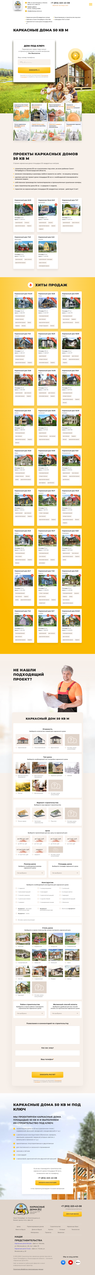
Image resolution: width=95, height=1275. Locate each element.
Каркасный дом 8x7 (23, 571)
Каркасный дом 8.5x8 (71, 611)
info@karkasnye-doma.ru (34, 11)
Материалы (35, 1232)
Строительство (55, 1226)
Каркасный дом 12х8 (23, 370)
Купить (50, 1229)
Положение (44, 75)
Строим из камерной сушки (73, 107)
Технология (75, 1229)
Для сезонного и (37, 106)
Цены (19, 1226)
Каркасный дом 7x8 (23, 237)
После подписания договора (20, 126)
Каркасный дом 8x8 (23, 411)
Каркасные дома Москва (23, 1243)
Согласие (24, 77)
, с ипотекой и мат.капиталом (55, 126)
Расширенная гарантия (73, 125)
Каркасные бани (72, 1226)
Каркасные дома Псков (23, 1248)
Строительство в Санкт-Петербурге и (21, 106)
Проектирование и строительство (56, 105)
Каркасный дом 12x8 (46, 294)
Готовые (62, 1229)
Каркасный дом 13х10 (70, 334)
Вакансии (61, 1232)
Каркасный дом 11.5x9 (23, 294)
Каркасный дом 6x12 (23, 200)
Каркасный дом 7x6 (23, 334)
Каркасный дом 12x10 (70, 411)
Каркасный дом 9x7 (46, 611)
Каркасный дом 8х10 (70, 294)
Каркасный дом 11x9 (70, 451)
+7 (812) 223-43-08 (60, 3)
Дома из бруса (37, 1229)
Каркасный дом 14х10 (47, 370)
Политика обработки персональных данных (28, 1269)
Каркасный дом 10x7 (46, 491)
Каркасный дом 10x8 (70, 491)
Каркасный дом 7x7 (70, 200)
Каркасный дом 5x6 (46, 237)
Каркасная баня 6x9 (46, 200)
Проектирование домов (35, 1226)
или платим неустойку (38, 125)
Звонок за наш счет (60, 5)
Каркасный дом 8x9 (23, 491)
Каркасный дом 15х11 (46, 334)
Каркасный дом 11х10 (46, 451)
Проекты (48, 1232)
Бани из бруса (20, 1229)
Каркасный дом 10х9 (70, 370)
